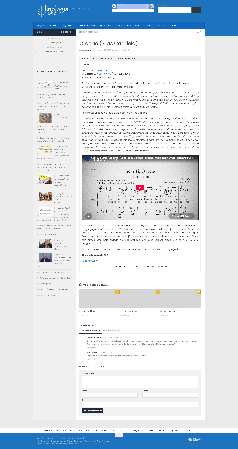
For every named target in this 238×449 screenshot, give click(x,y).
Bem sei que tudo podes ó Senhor (55, 272)
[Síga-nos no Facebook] (62, 32)
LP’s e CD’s (174, 25)
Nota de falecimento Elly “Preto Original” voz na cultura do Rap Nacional (52, 129)
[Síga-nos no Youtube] (66, 32)
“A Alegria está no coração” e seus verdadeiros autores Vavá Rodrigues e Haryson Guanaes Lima (54, 181)
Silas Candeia (96, 70)
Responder (91, 348)
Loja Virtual (161, 25)
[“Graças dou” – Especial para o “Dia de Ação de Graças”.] (44, 197)
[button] (85, 58)
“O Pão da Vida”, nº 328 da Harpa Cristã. (62, 85)
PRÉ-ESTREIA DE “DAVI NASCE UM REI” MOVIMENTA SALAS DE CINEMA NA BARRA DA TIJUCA (54, 167)
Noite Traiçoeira (168, 311)
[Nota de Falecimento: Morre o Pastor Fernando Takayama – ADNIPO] (44, 258)
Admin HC (87, 50)
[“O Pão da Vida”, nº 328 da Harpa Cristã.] (44, 85)
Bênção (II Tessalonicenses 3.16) (54, 289)
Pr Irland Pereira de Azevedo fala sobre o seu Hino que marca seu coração (53, 106)
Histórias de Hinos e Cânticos (91, 25)
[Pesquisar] (196, 10)
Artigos (40, 25)
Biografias (67, 25)
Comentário (88, 374)
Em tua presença (129, 311)
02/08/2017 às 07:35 (115, 337)
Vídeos (138, 25)
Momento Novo (87, 311)
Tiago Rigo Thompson (101, 441)
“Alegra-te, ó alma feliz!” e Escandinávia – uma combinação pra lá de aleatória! (53, 152)
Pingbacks (112, 330)
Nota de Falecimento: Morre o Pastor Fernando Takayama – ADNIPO (54, 260)
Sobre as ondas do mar (50, 234)
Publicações (123, 25)
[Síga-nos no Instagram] (70, 32)
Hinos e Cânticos (88, 32)
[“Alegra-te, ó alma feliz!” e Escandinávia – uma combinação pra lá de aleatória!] (44, 150)
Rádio (111, 25)
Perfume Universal (47, 295)
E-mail (145, 390)
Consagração (45, 283)
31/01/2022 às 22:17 (108, 352)
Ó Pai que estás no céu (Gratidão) (55, 278)
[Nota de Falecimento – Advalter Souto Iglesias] (44, 244)
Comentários (91, 330)
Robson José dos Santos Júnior (65, 441)
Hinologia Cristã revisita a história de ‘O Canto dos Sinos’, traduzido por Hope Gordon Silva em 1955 (53, 214)
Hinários (53, 25)
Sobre (148, 25)
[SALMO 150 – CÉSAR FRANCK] (44, 118)
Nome (85, 390)
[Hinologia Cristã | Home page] (52, 11)
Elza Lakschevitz (102, 73)
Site (83, 400)
